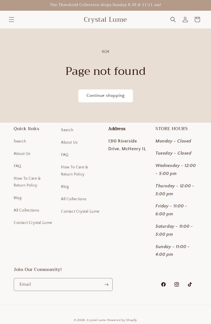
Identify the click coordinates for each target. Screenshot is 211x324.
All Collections (26, 210)
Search (20, 141)
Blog (17, 198)
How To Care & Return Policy (27, 182)
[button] (11, 19)
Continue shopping (106, 95)
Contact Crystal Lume (33, 223)
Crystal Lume (97, 320)
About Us (22, 154)
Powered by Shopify (122, 320)
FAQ (17, 166)
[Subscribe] (106, 284)
